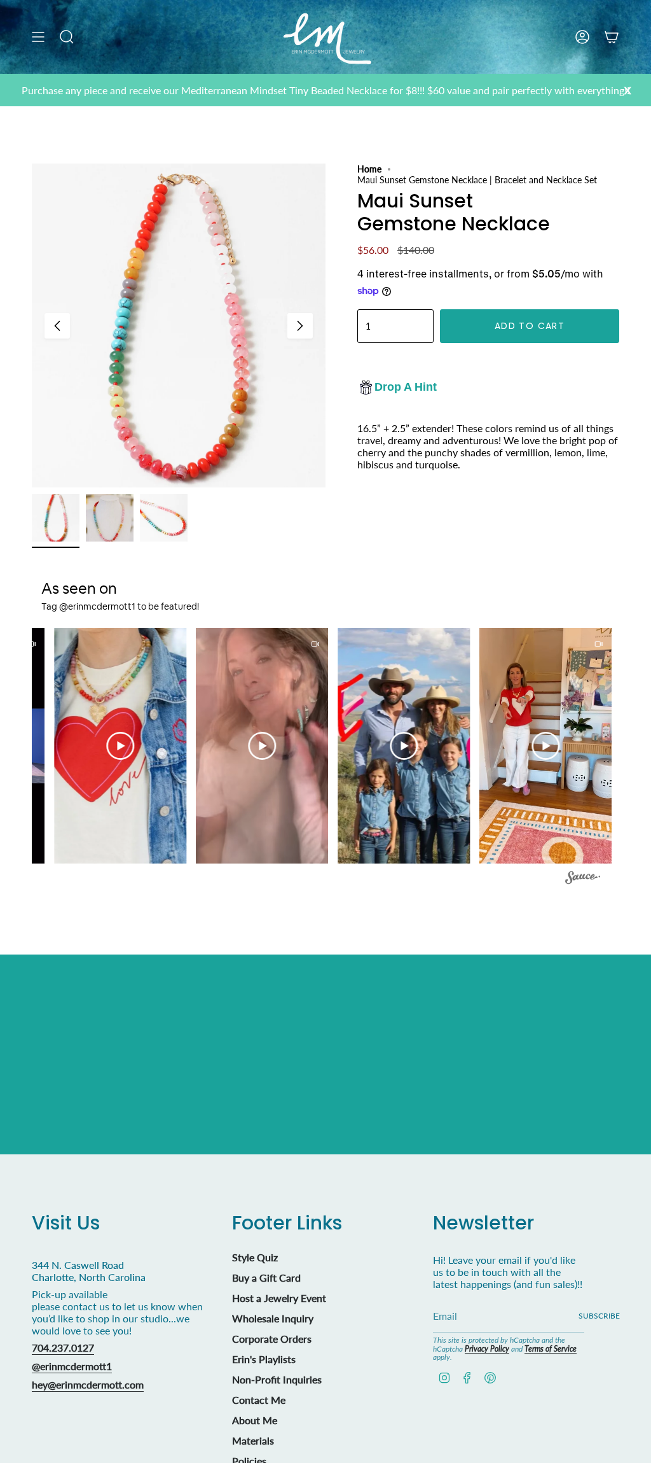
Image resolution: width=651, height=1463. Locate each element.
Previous (57, 326)
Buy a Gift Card (266, 1277)
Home (369, 169)
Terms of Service (550, 1349)
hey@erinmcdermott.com (88, 1384)
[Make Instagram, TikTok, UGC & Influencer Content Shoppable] (582, 879)
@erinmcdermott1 (72, 1366)
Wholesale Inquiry (272, 1318)
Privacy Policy (487, 1349)
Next (300, 326)
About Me (254, 1420)
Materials (253, 1440)
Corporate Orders (272, 1339)
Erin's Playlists (264, 1359)
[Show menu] (38, 37)
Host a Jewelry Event (279, 1298)
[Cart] (611, 37)
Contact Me (258, 1400)
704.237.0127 (63, 1347)
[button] (107, 746)
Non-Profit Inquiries (277, 1379)
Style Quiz (255, 1257)
